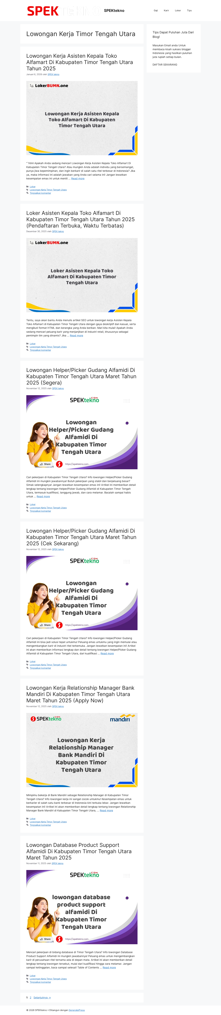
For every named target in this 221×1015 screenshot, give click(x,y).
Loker (178, 10)
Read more (77, 178)
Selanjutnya (42, 997)
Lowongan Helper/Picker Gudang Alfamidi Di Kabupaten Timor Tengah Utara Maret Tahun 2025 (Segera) (81, 376)
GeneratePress (77, 1010)
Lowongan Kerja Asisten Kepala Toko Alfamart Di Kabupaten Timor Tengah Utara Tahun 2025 (79, 62)
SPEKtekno (114, 10)
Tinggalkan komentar (40, 193)
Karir (166, 10)
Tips (189, 10)
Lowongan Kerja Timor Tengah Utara (48, 189)
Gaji (156, 10)
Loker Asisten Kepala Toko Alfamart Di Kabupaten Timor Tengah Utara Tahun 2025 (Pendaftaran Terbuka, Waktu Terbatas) (80, 219)
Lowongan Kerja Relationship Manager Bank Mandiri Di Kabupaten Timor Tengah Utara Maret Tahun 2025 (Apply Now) (80, 694)
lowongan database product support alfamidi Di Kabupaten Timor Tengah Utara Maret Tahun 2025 (79, 851)
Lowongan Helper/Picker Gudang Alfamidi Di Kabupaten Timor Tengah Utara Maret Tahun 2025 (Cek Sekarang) (81, 537)
